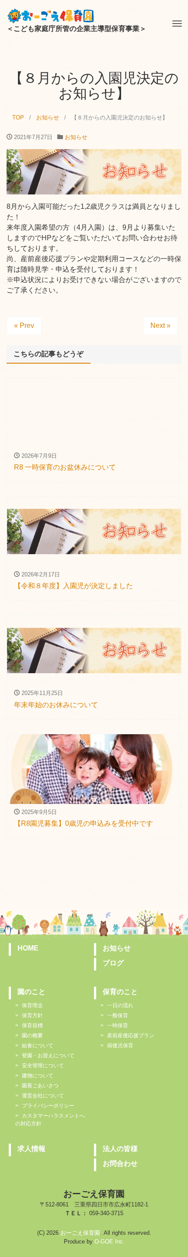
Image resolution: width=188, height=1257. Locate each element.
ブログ (113, 963)
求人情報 (31, 1148)
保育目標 (32, 1025)
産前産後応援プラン (130, 1035)
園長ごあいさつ (40, 1086)
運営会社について (43, 1096)
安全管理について (43, 1066)
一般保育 (117, 1015)
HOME (27, 948)
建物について (37, 1076)
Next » (160, 325)
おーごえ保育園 (80, 1233)
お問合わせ (120, 1163)
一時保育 (117, 1025)
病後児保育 (120, 1045)
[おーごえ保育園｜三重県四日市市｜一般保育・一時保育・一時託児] (50, 14)
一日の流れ (120, 1005)
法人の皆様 (120, 1148)
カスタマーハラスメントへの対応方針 (50, 1120)
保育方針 (32, 1015)
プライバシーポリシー (48, 1106)
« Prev (24, 325)
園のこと (31, 991)
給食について (37, 1045)
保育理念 (32, 1005)
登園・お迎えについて (48, 1056)
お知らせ (76, 137)
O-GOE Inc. (109, 1241)
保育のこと (120, 991)
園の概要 (32, 1035)
